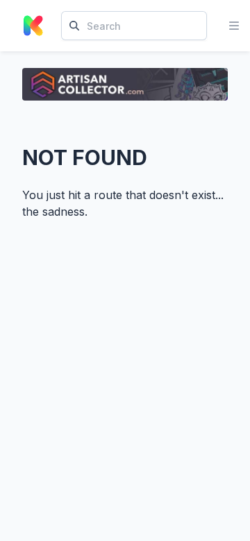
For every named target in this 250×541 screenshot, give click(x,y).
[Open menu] (234, 26)
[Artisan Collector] (125, 84)
